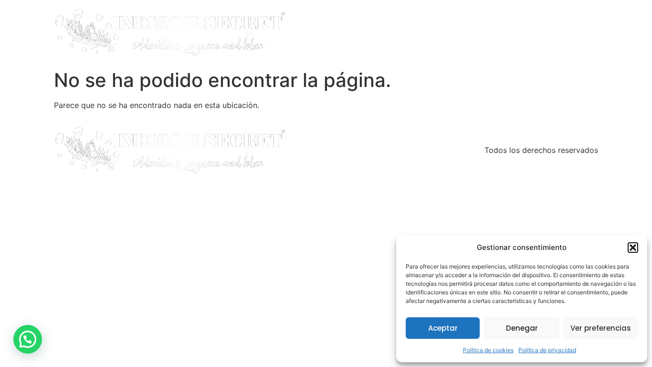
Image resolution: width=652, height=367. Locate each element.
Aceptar (443, 328)
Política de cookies (488, 350)
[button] (633, 247)
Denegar (522, 328)
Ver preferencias (600, 328)
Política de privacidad (547, 350)
